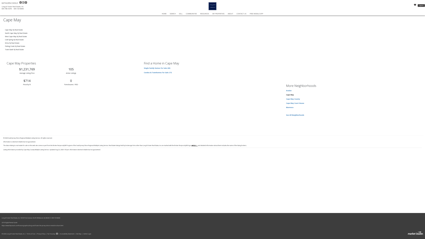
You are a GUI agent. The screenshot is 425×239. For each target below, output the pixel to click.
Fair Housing (51, 234)
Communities (191, 14)
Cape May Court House (295, 103)
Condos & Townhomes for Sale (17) (158, 72)
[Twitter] (26, 3)
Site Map (78, 234)
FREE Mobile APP (256, 14)
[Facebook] (23, 3)
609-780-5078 (7, 9)
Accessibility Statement (67, 234)
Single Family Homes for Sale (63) (157, 68)
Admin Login (87, 234)
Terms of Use (31, 234)
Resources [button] (204, 14)
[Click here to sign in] (415, 5)
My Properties (218, 14)
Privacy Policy (41, 234)
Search (173, 14)
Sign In (421, 5)
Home (164, 14)
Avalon (289, 91)
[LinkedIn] (20, 3)
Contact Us (241, 14)
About (230, 14)
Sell (181, 14)
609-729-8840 (19, 9)
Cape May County (293, 99)
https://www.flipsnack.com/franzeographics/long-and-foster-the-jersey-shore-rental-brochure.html (32, 225)
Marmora (289, 107)
